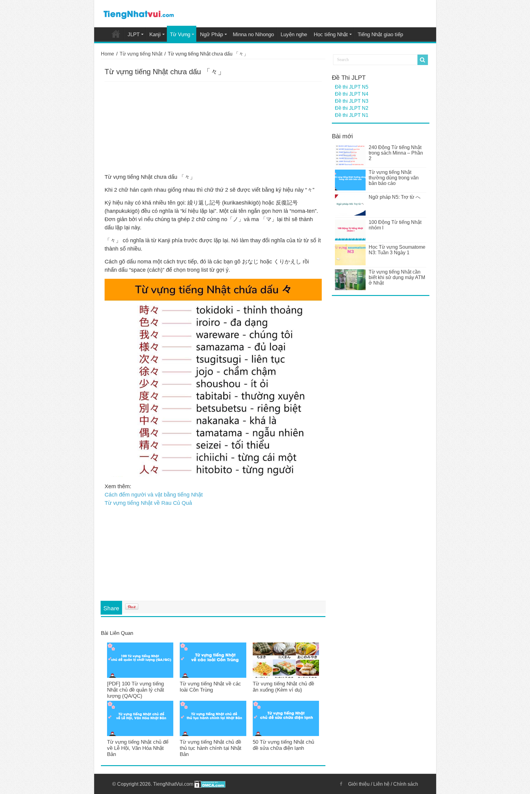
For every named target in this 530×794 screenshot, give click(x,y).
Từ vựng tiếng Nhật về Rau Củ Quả (148, 503)
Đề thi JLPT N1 (351, 115)
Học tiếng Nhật (331, 34)
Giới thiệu (359, 784)
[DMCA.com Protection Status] (209, 784)
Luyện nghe (294, 34)
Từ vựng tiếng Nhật (141, 53)
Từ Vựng (180, 34)
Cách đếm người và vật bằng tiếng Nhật (154, 495)
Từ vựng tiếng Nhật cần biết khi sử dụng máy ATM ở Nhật (397, 277)
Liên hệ (381, 784)
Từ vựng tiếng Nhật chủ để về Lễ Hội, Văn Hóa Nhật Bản (137, 748)
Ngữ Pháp (211, 34)
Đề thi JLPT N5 (351, 87)
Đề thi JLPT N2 (351, 108)
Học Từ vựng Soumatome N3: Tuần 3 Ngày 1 (397, 249)
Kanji (155, 34)
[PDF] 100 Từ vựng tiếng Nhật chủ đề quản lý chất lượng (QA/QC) (135, 690)
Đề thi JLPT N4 (351, 94)
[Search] (422, 60)
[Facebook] (341, 784)
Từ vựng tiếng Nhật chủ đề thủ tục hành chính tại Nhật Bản (210, 748)
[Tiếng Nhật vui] (138, 13)
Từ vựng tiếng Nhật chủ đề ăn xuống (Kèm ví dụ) (283, 687)
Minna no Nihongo (253, 34)
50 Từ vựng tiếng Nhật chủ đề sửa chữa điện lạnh (283, 745)
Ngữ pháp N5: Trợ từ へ (395, 197)
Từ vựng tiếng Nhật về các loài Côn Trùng (210, 687)
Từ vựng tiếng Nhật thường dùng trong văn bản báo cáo (394, 178)
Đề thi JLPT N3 (351, 101)
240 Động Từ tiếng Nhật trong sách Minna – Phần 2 (396, 153)
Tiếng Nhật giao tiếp (380, 34)
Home (116, 33)
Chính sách (405, 784)
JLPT (134, 34)
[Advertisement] (213, 128)
